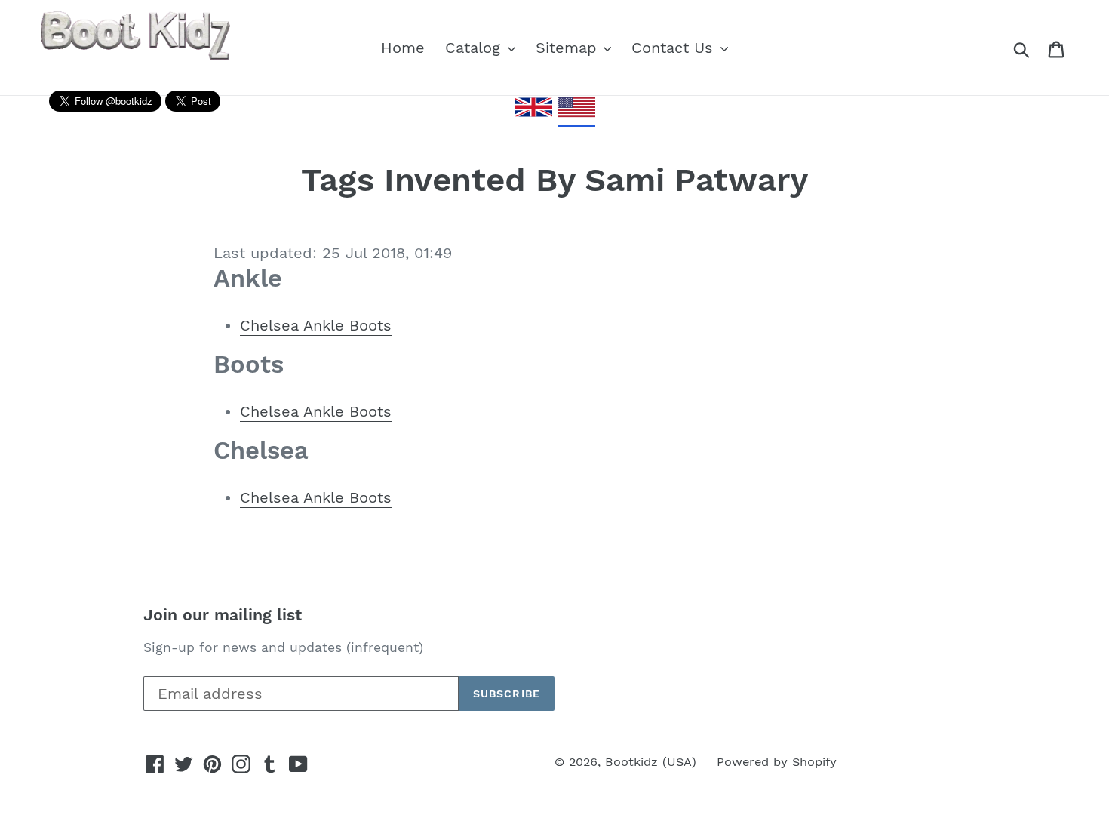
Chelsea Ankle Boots (316, 325)
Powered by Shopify (777, 762)
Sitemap (569, 47)
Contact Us (674, 47)
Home (403, 47)
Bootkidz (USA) (650, 762)
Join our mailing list (222, 614)
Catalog (475, 47)
